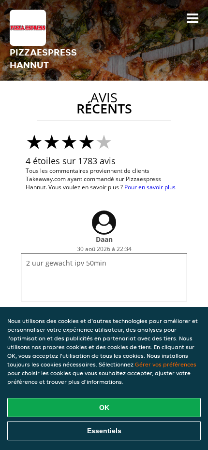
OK (104, 407)
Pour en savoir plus (150, 187)
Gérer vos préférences (165, 364)
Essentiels (104, 431)
